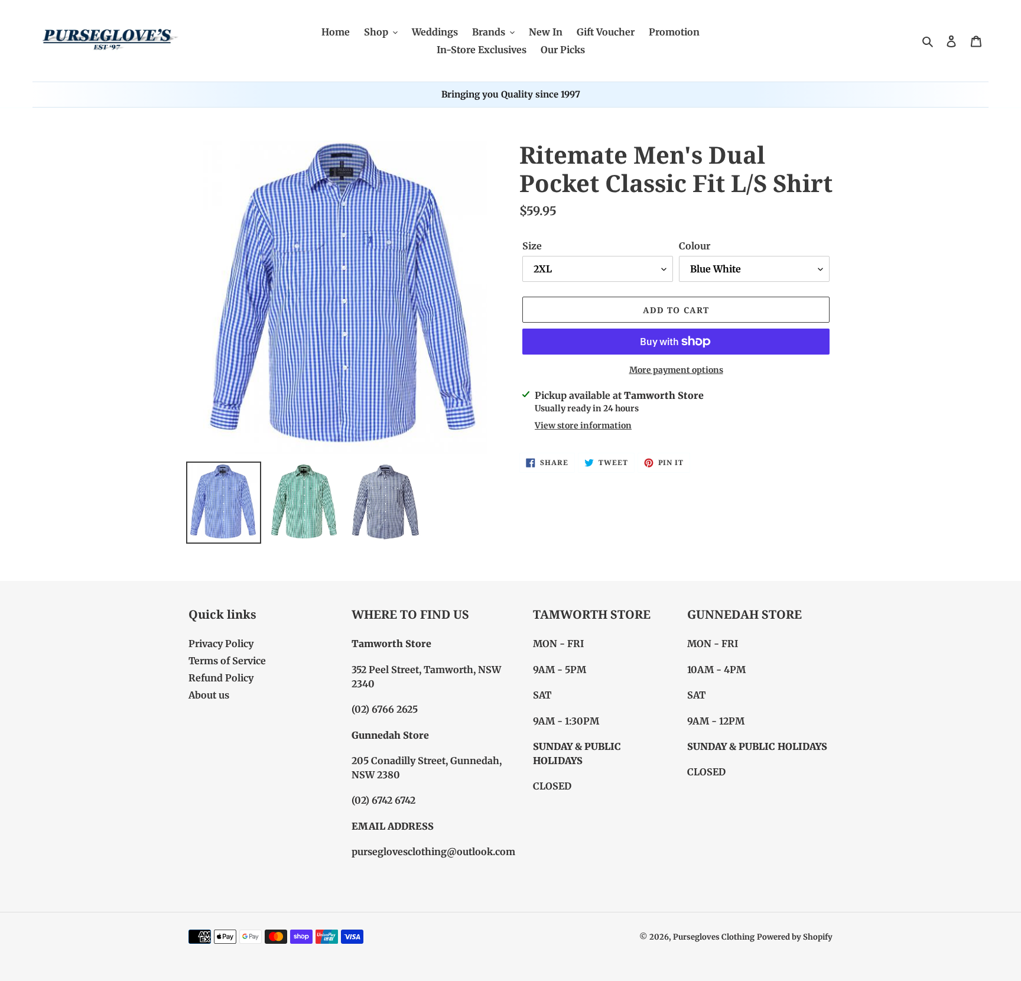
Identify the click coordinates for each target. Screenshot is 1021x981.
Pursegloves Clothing (714, 937)
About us (208, 695)
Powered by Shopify (795, 937)
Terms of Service (227, 661)
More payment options (676, 370)
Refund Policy (220, 678)
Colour (694, 246)
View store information (583, 425)
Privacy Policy (220, 643)
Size (532, 246)
